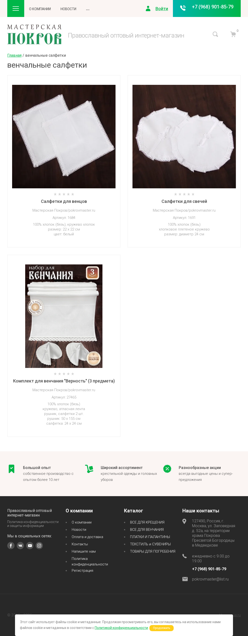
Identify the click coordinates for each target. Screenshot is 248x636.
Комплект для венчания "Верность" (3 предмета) (64, 380)
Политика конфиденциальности (90, 561)
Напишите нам (84, 551)
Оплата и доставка (87, 537)
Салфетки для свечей (184, 201)
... (88, 8)
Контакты (80, 544)
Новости (68, 9)
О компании (40, 9)
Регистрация (82, 570)
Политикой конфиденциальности (121, 628)
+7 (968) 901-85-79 (212, 7)
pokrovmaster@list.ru (210, 579)
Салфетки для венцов (64, 201)
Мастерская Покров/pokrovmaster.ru (63, 210)
